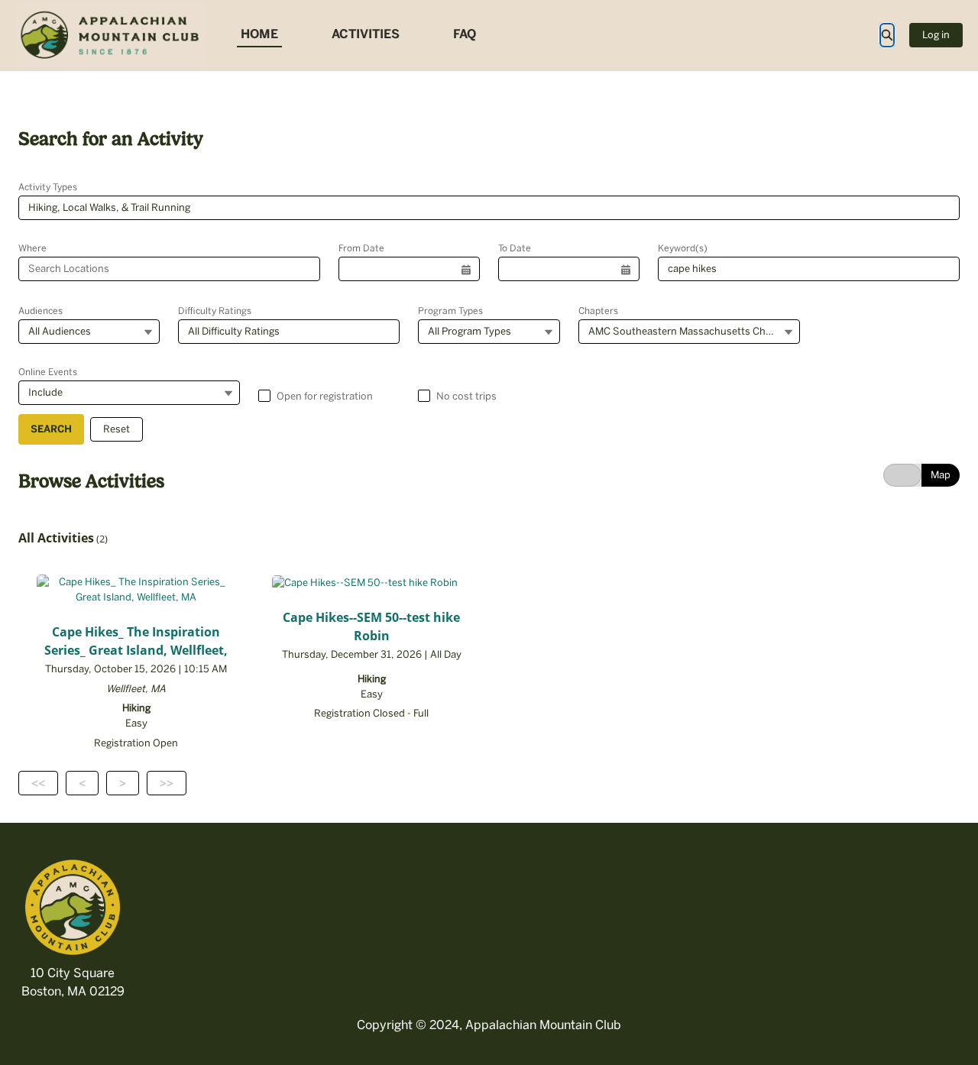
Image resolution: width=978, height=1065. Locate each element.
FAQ (464, 34)
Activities (366, 34)
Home (259, 34)
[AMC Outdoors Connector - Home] (110, 35)
